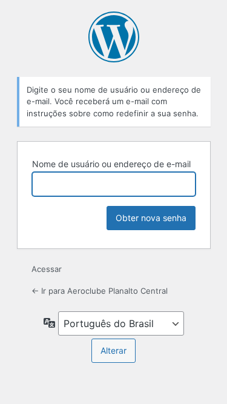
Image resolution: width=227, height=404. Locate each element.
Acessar (46, 269)
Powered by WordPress (113, 37)
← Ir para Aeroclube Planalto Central (99, 291)
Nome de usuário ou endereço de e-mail (111, 164)
